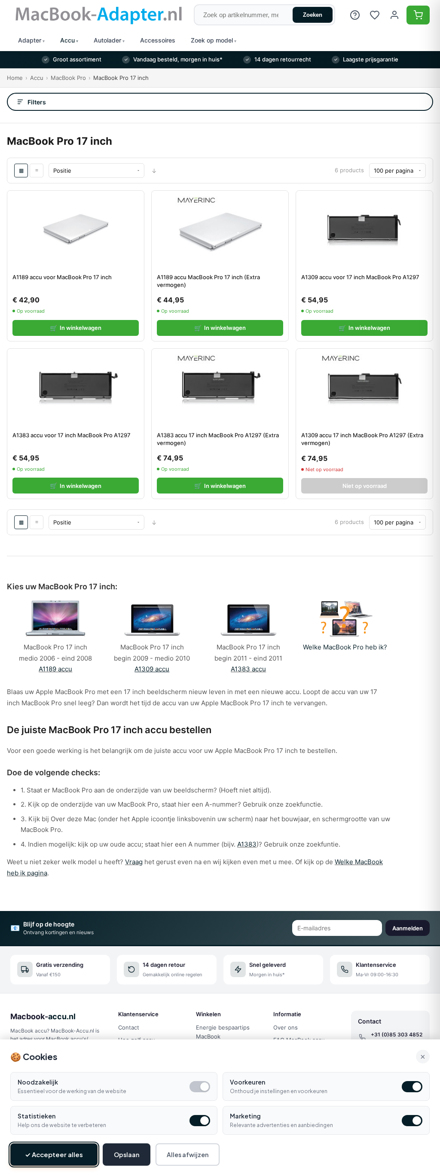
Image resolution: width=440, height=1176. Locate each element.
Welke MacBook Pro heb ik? (345, 647)
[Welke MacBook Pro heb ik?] (345, 635)
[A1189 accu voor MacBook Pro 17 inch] (75, 229)
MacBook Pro (68, 77)
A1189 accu (55, 669)
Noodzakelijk (38, 1082)
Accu (36, 77)
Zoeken (312, 15)
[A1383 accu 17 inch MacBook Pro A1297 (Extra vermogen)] (220, 387)
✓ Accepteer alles (54, 1154)
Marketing (245, 1116)
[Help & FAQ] (354, 15)
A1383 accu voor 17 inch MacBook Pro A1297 (71, 435)
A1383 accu (248, 669)
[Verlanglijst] (374, 15)
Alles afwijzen (187, 1154)
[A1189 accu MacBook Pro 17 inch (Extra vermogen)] (220, 229)
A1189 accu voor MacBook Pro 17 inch (62, 277)
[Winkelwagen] (418, 15)
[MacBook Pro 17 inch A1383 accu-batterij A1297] (248, 635)
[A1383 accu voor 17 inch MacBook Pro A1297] (75, 387)
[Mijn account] (394, 15)
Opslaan (126, 1154)
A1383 (247, 844)
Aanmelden (407, 928)
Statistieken (36, 1116)
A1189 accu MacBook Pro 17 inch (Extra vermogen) (208, 281)
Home (15, 77)
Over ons (285, 1027)
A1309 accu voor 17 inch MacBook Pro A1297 (360, 277)
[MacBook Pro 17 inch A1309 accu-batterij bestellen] (152, 635)
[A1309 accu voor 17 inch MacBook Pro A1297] (364, 229)
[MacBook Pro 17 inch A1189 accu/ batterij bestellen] (55, 635)
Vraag (134, 862)
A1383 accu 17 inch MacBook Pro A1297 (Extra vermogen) (218, 439)
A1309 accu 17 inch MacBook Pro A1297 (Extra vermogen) (362, 439)
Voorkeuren (247, 1082)
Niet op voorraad (364, 485)
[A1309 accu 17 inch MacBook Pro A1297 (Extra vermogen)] (364, 387)
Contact (128, 1027)
